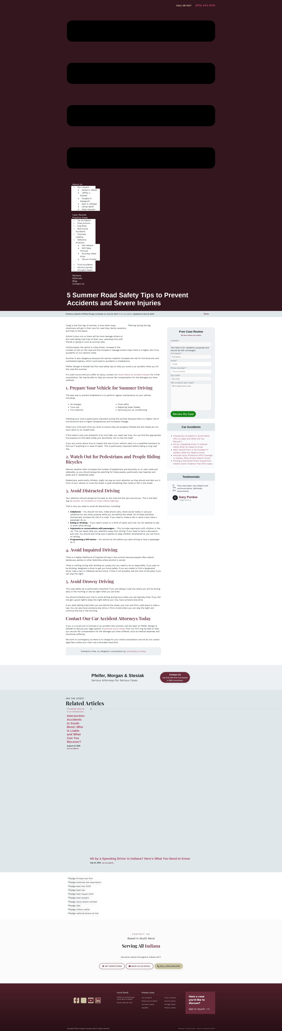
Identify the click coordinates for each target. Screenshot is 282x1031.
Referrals (77, 278)
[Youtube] (91, 1000)
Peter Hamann (88, 209)
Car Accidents (126, 314)
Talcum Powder (89, 259)
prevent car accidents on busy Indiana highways (96, 501)
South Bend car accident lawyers (134, 374)
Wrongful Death (84, 270)
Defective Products (81, 241)
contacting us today (135, 651)
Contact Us (78, 283)
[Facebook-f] (76, 1000)
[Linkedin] (98, 1000)
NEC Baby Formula (85, 249)
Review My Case (183, 414)
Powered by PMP (209, 1028)
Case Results (79, 214)
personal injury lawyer (114, 628)
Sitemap (181, 1028)
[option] (191, 494)
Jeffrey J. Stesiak (85, 194)
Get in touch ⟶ (199, 1009)
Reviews (76, 275)
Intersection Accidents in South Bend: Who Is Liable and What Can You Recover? (191, 438)
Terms (199, 1028)
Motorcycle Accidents (82, 230)
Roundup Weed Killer (88, 254)
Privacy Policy (190, 1028)
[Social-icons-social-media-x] (83, 1000)
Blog (74, 281)
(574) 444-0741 (205, 5)
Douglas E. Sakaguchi (86, 199)
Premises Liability (81, 235)
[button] (141, 95)
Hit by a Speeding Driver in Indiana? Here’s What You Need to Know (140, 858)
